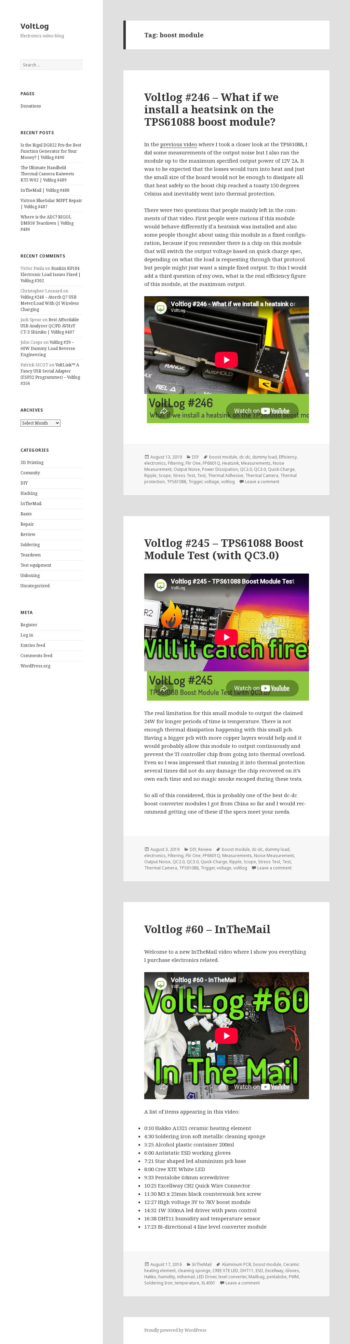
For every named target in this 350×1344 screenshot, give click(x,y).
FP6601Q (211, 463)
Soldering (30, 545)
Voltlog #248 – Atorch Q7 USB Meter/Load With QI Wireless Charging (50, 303)
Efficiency (288, 457)
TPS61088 (176, 482)
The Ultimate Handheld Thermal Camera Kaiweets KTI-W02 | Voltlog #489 (47, 174)
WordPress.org (35, 666)
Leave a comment (262, 482)
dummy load (264, 457)
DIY (24, 483)
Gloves (292, 1270)
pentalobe (277, 1277)
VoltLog (35, 26)
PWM (294, 1277)
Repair (27, 524)
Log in (27, 635)
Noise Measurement (274, 855)
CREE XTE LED (225, 1270)
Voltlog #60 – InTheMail (207, 929)
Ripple (150, 475)
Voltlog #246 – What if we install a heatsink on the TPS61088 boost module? (211, 109)
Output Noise (187, 469)
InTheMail (31, 503)
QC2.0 (246, 469)
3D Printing (32, 462)
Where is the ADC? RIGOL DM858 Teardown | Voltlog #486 (47, 223)
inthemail (186, 1277)
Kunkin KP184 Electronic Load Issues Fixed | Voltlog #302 (51, 274)
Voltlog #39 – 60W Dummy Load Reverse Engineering (48, 348)
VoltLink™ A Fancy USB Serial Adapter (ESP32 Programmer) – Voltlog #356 (50, 374)
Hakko (150, 1277)
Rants (26, 514)
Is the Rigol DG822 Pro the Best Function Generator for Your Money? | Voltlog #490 (51, 151)
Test (201, 475)
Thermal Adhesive (225, 475)
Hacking (29, 493)
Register (29, 625)
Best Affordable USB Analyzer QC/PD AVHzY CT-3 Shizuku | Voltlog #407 (50, 326)
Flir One (193, 463)
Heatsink (230, 463)
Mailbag (256, 1277)
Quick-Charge (281, 469)
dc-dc (244, 457)
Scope (165, 475)
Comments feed (36, 655)
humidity (166, 1277)
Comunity (30, 473)
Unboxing (30, 575)
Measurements (256, 463)
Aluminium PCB (236, 1264)
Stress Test (184, 475)
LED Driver (206, 1277)
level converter (232, 1277)
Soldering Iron (158, 1283)
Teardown (31, 555)
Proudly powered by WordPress (175, 1330)
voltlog (228, 482)
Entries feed (33, 645)
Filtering (176, 463)
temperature (187, 1283)
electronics (155, 463)
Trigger (195, 482)
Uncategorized (35, 586)
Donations (31, 106)
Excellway (274, 1270)
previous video (178, 144)
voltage (211, 482)
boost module (223, 457)
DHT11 (247, 1270)
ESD (259, 1270)
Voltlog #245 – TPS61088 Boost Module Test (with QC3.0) (224, 549)
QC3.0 (260, 469)
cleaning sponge (194, 1270)
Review (28, 534)
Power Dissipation (220, 469)
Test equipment (36, 565)
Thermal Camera (261, 475)
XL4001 (208, 1283)
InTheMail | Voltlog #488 (45, 190)
